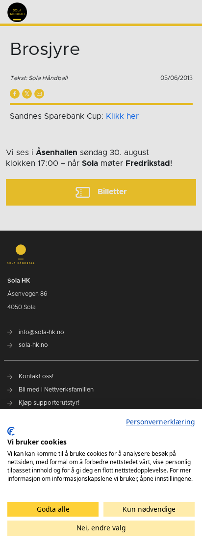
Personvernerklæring (160, 421)
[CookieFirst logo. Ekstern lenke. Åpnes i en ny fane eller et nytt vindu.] (11, 431)
